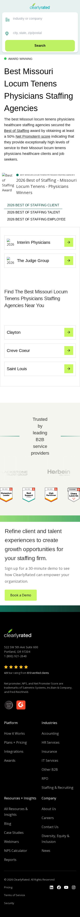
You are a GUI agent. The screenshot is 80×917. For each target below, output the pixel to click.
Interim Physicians (33, 242)
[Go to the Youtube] (58, 887)
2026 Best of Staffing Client (33, 205)
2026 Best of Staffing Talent (33, 212)
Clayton (14, 332)
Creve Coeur (18, 350)
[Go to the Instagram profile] (73, 887)
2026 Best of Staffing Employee (36, 219)
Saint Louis (17, 369)
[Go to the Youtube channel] (66, 887)
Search (40, 45)
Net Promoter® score (33, 136)
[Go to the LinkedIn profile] (51, 887)
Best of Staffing (16, 131)
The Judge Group (33, 260)
